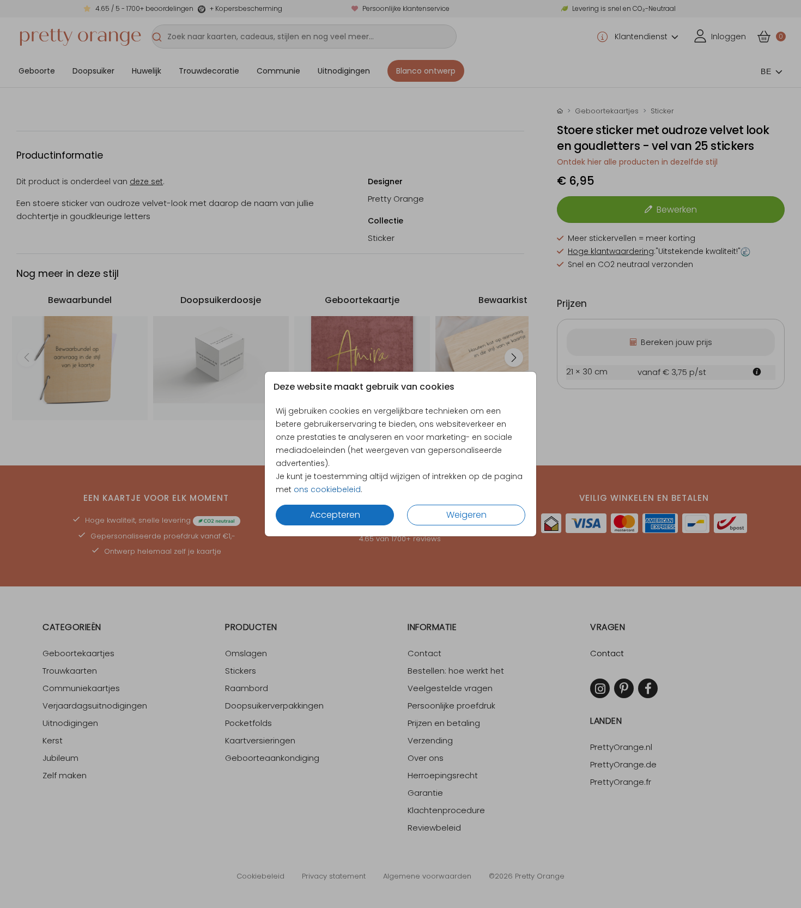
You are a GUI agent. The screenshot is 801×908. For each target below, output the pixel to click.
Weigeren (466, 515)
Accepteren (335, 515)
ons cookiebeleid (327, 489)
